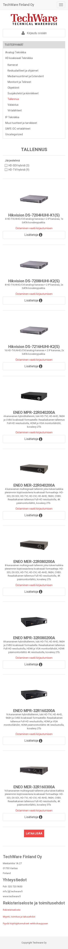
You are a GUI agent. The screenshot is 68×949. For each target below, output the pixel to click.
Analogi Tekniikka (15, 52)
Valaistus (13, 104)
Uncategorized (14, 134)
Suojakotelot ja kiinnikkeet (23, 93)
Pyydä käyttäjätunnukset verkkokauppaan (25, 923)
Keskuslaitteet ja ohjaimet (23, 70)
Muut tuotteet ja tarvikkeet (21, 122)
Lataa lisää (34, 833)
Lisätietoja (31, 235)
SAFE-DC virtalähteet (17, 128)
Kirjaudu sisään (36, 33)
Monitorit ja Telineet (19, 81)
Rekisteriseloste (11, 909)
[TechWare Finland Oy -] (34, 19)
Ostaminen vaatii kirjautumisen (34, 228)
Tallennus (13, 99)
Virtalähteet (15, 110)
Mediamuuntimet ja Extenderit (26, 76)
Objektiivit (13, 87)
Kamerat (13, 64)
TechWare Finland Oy (18, 5)
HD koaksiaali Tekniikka (19, 58)
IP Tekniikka (12, 117)
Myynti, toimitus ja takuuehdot (19, 916)
